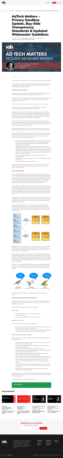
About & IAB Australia (48, 444)
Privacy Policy (35, 455)
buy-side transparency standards (28, 38)
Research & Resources (40, 441)
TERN (42, 255)
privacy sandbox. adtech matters (28, 39)
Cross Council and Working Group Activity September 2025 (23, 412)
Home (3, 10)
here (26, 307)
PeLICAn (35, 259)
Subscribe (43, 428)
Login (54, 2)
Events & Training (56, 441)
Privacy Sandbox (27, 174)
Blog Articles (11, 10)
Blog (6, 10)
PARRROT (32, 258)
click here (18, 210)
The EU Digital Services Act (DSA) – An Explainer (53, 411)
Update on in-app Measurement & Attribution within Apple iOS (38, 411)
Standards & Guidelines (48, 441)
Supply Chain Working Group (18, 167)
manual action (17, 374)
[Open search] (58, 2)
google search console (39, 38)
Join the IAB (48, 2)
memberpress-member (16, 39)
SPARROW (36, 256)
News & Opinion (39, 444)
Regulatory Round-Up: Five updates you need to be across (8, 412)
